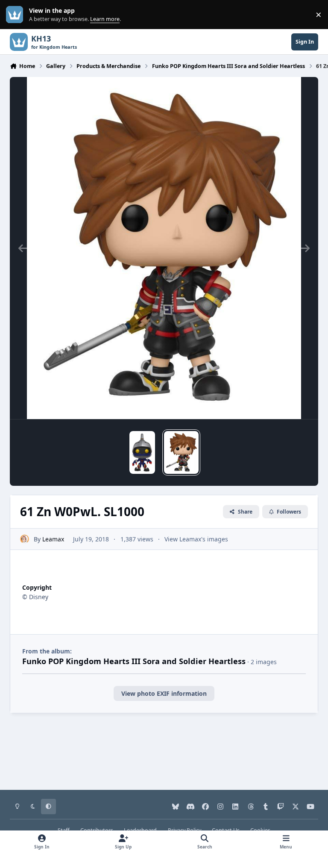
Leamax (53, 539)
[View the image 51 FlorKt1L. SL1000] (142, 452)
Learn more (16, 15)
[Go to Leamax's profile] (24, 539)
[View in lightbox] (164, 248)
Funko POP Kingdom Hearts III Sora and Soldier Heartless (134, 661)
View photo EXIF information (164, 693)
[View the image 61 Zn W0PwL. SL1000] (181, 452)
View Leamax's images (196, 539)
